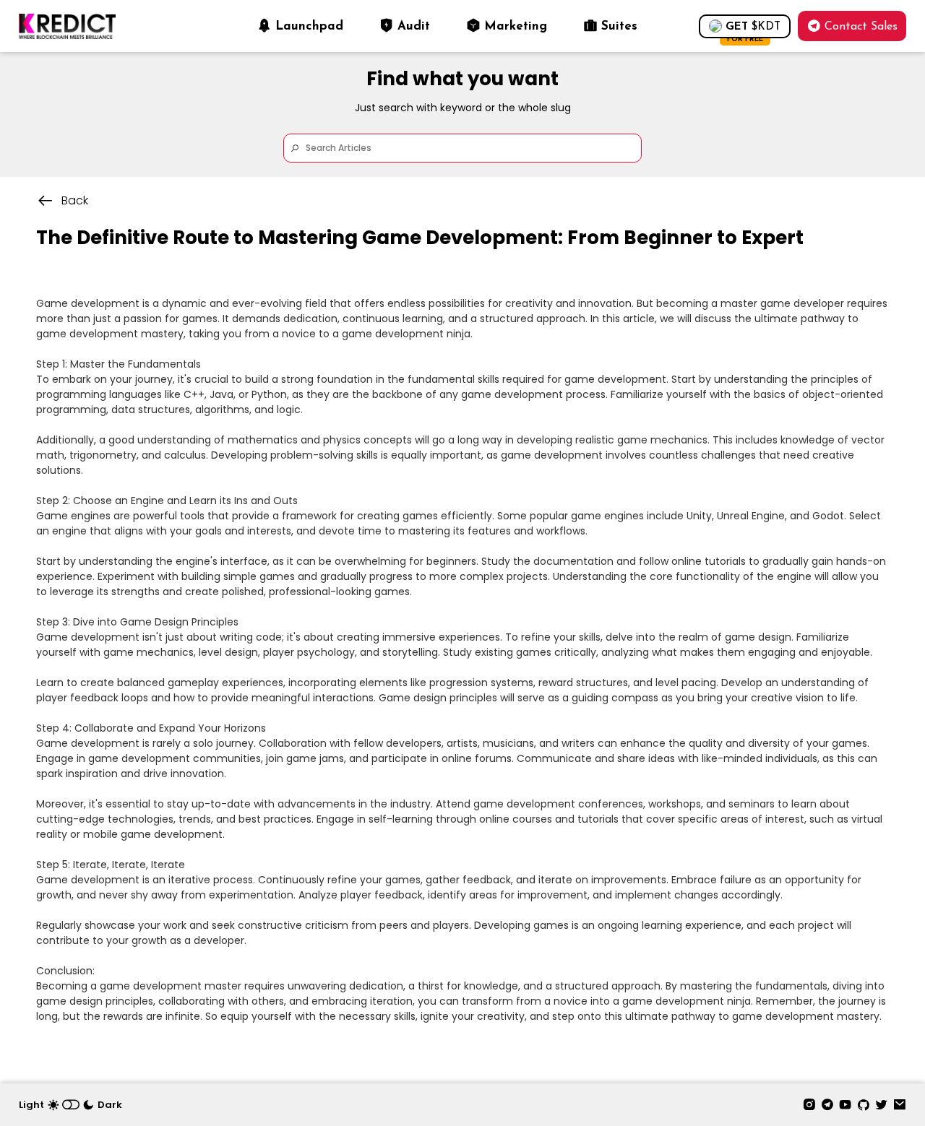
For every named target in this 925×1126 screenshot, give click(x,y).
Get (753, 30)
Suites (619, 26)
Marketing (515, 26)
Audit (413, 26)
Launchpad (309, 26)
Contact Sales (861, 27)
